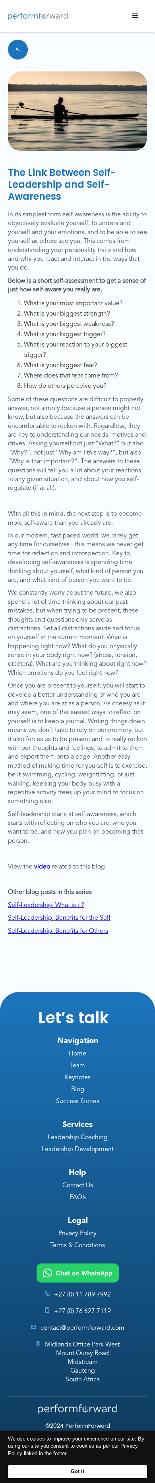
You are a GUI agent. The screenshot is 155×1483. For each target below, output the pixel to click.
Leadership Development (78, 1149)
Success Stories (77, 1101)
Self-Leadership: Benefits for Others (58, 931)
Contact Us (77, 1186)
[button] (135, 16)
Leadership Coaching (78, 1137)
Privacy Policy (77, 1234)
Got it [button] (77, 1471)
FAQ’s (78, 1197)
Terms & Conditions (77, 1245)
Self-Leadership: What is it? (46, 905)
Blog (77, 1089)
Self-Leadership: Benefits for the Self (59, 918)
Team (77, 1066)
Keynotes (77, 1078)
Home (77, 1054)
